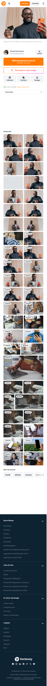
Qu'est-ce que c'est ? (23, 87)
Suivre (39, 54)
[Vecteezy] (3, 3)
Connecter (35, 3)
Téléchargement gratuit (23, 61)
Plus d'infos (9, 91)
